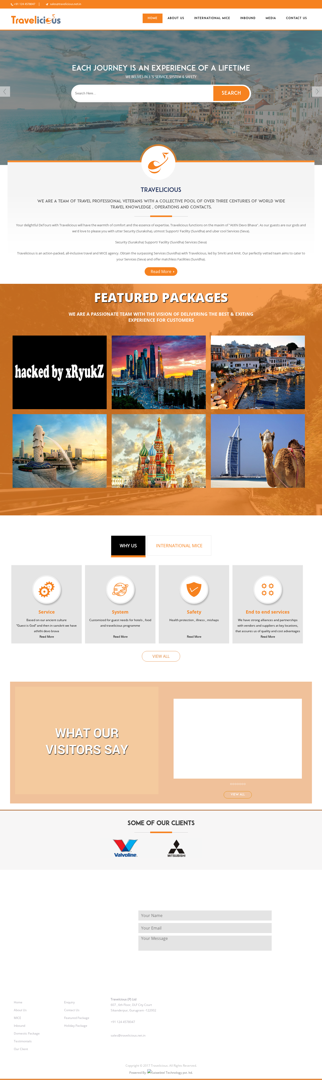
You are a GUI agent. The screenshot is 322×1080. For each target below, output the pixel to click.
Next (317, 91)
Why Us (128, 546)
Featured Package (76, 1018)
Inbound (248, 18)
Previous (5, 91)
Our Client (21, 1049)
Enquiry (69, 1002)
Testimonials (23, 1041)
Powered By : (138, 1072)
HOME (152, 18)
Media (271, 18)
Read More (161, 271)
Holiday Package (75, 1025)
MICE (17, 1018)
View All (161, 656)
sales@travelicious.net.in (65, 4)
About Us (20, 1010)
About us (176, 18)
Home (18, 1002)
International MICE (212, 18)
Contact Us (296, 18)
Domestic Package (27, 1033)
